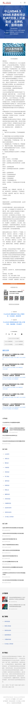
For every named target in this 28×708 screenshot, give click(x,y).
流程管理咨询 (8, 635)
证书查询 (5, 701)
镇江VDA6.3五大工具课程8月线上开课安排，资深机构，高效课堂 (13, 354)
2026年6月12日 (14, 432)
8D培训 (7, 463)
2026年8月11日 (14, 601)
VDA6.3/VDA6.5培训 (11, 30)
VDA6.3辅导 (16, 357)
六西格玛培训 (8, 639)
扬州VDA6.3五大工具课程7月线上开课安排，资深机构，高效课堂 (13, 394)
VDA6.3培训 (5, 357)
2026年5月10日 (7, 536)
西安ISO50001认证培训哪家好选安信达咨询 (13, 567)
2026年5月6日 (7, 577)
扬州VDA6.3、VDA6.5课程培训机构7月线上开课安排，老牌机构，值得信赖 (14, 404)
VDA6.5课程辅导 (14, 34)
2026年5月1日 (7, 558)
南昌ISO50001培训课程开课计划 (10, 556)
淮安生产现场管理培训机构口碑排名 (11, 544)
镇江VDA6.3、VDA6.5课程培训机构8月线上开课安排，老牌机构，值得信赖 (14, 374)
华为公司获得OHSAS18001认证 (10, 435)
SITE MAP (19, 699)
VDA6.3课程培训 (8, 341)
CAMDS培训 (8, 503)
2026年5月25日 (7, 569)
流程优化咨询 (8, 512)
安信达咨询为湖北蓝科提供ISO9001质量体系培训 (14, 441)
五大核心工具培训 (9, 516)
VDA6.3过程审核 (10, 32)
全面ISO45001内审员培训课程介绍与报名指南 (13, 533)
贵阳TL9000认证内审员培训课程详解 (11, 550)
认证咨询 (7, 454)
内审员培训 (7, 499)
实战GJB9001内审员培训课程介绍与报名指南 (13, 527)
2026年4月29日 (7, 547)
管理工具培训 (8, 626)
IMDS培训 (7, 494)
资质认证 (7, 458)
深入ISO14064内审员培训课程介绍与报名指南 (13, 580)
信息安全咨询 (8, 507)
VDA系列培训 (14, 28)
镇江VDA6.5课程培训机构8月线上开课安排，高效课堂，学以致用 (13, 364)
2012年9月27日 (7, 425)
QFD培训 (7, 481)
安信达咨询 (12, 701)
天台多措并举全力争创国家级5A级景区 (11, 422)
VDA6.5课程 (12, 367)
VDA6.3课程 (10, 357)
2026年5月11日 (7, 530)
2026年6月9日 (7, 541)
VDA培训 (7, 472)
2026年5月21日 (7, 553)
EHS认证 (7, 490)
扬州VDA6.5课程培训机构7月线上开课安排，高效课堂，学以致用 (13, 384)
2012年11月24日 (7, 438)
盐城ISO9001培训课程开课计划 (10, 539)
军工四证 (7, 476)
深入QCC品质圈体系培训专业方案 (10, 561)
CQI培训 (7, 467)
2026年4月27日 (7, 564)
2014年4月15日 (7, 443)
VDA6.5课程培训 (19, 367)
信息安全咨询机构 (16, 703)
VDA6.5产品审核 (19, 32)
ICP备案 (13, 699)
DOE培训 (7, 485)
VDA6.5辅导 (5, 369)
